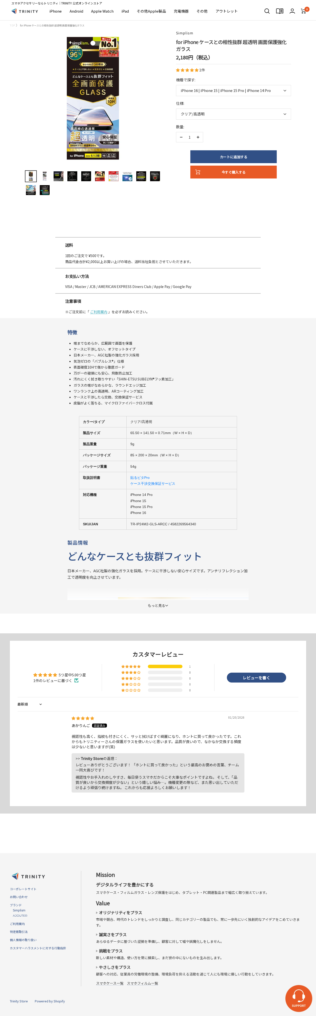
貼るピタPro (140, 478)
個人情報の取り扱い (23, 940)
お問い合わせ (19, 897)
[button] (187, 69)
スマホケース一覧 (109, 983)
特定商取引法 (19, 931)
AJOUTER (18, 915)
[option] (158, 235)
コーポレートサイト (23, 889)
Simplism (184, 32)
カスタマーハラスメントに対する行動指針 (38, 948)
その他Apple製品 (151, 11)
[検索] (267, 11)
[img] (83, 718)
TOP (12, 25)
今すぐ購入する (234, 172)
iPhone (55, 11)
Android (76, 11)
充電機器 (181, 11)
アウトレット (227, 11)
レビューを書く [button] (256, 678)
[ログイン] (292, 11)
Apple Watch (102, 11)
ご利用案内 (98, 311)
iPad (125, 11)
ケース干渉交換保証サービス (152, 484)
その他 (202, 11)
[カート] (303, 11)
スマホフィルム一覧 (142, 983)
